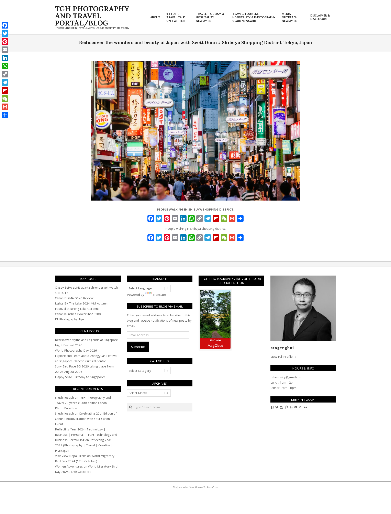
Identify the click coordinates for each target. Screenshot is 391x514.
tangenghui (282, 347)
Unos (191, 487)
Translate (159, 294)
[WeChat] (5, 99)
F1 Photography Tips (70, 319)
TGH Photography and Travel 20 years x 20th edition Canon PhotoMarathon (83, 402)
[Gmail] (5, 107)
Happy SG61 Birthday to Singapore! (80, 377)
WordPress (212, 487)
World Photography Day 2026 (76, 350)
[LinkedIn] (5, 58)
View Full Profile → (283, 356)
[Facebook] (5, 25)
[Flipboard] (5, 90)
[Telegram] (5, 82)
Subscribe (138, 347)
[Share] (5, 115)
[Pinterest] (5, 42)
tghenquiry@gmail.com (286, 377)
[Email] (5, 50)
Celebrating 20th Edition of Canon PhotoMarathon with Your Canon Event (85, 418)
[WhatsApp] (5, 66)
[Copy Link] (5, 74)
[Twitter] (5, 33)
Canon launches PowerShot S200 (78, 314)
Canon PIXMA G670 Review (74, 298)
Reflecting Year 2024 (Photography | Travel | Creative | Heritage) (84, 445)
